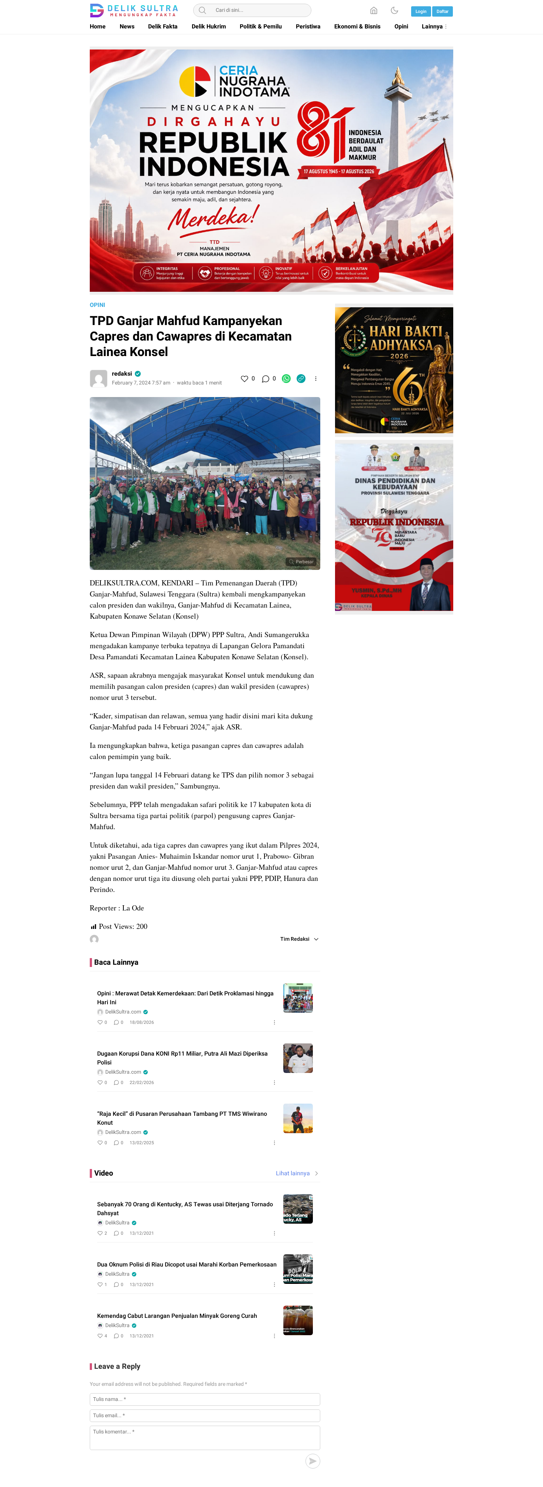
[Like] (244, 378)
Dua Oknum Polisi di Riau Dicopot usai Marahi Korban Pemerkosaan (187, 1264)
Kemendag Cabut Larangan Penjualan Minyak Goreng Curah (177, 1316)
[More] (315, 378)
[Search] (202, 10)
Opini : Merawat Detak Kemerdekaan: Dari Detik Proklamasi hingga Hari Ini (185, 998)
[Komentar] (265, 378)
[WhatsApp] (286, 378)
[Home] (373, 10)
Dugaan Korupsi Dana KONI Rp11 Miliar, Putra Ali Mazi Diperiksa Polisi (182, 1058)
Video (103, 1173)
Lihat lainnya (293, 1173)
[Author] (98, 378)
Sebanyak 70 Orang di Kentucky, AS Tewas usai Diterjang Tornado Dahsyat (185, 1209)
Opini (97, 305)
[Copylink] (301, 378)
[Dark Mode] (394, 10)
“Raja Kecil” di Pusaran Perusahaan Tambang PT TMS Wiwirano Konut (182, 1118)
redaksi (122, 373)
